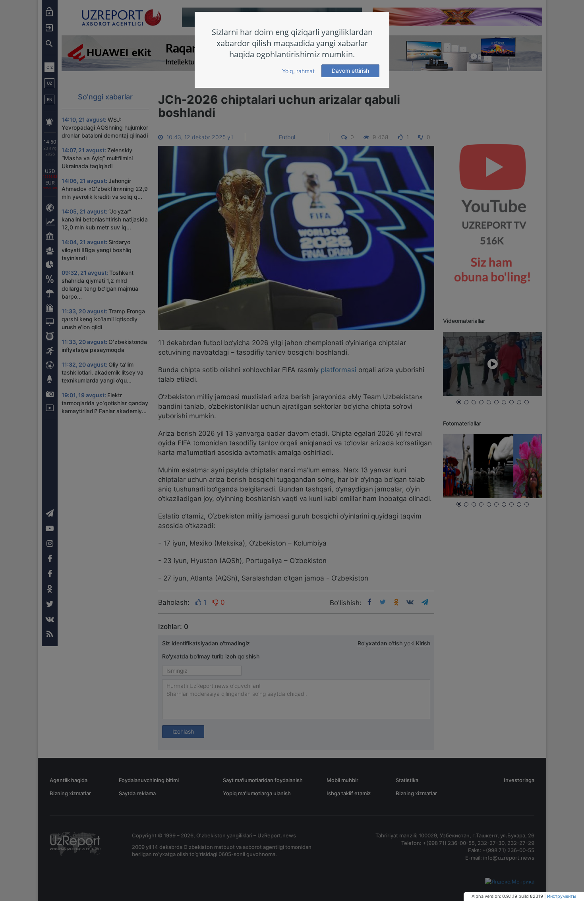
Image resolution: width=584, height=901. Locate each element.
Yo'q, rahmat (298, 71)
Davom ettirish (350, 70)
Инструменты (561, 896)
